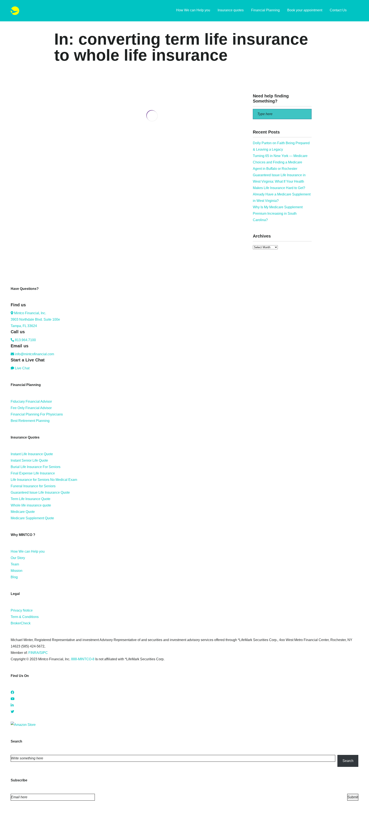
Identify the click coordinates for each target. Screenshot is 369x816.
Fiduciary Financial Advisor (31, 401)
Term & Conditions (25, 617)
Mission (16, 570)
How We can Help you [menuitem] (193, 10)
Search (348, 761)
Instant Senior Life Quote (29, 460)
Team (15, 564)
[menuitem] (356, 10)
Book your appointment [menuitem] (304, 10)
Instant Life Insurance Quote (32, 454)
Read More (62, 165)
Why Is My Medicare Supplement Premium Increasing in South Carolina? (278, 213)
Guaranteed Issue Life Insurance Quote (40, 492)
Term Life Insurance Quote (30, 499)
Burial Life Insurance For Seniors (35, 467)
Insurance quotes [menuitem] (231, 10)
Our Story (18, 558)
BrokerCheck (21, 623)
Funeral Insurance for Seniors (33, 486)
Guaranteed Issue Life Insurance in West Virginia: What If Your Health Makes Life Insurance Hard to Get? (279, 181)
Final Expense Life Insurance (33, 473)
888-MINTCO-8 (82, 659)
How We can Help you (28, 551)
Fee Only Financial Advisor (31, 408)
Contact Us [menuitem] (338, 10)
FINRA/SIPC (38, 653)
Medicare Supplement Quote (32, 518)
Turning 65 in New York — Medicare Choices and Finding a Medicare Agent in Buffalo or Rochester (280, 162)
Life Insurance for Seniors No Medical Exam (44, 479)
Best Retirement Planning (30, 421)
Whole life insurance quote (31, 505)
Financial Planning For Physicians (37, 414)
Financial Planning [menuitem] (265, 10)
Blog (14, 577)
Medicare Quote (23, 512)
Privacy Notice (22, 610)
